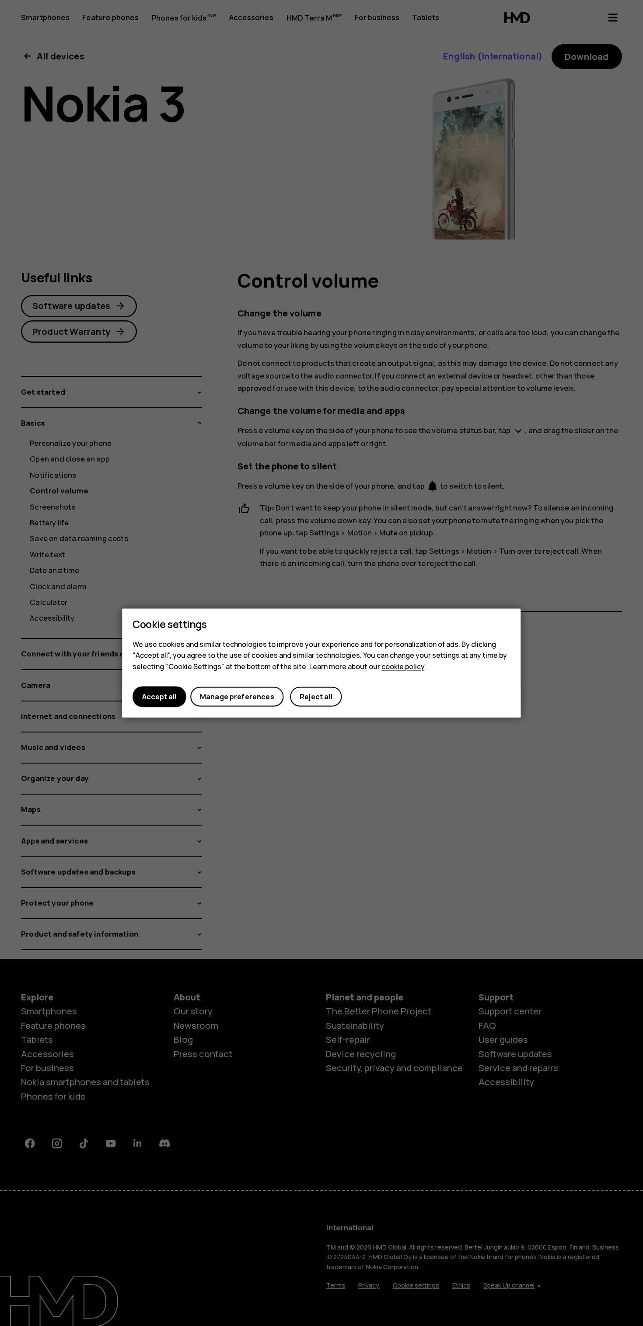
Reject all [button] (316, 696)
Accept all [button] (159, 696)
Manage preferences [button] (237, 696)
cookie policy (402, 666)
